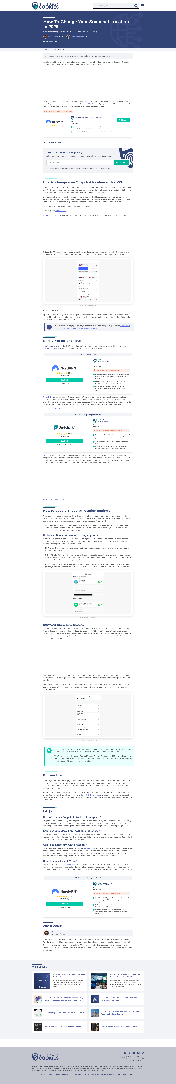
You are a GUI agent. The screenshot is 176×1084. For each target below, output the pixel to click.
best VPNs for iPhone (92, 795)
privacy (98, 168)
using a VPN (109, 187)
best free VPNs (89, 848)
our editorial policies (105, 56)
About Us (42, 1074)
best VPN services (50, 348)
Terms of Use (121, 1074)
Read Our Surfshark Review (53, 499)
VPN (64, 49)
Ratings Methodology (62, 1074)
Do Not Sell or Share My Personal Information (99, 1074)
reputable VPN (61, 211)
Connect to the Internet (52, 49)
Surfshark (47, 455)
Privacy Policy (77, 1074)
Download (49, 215)
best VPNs (88, 104)
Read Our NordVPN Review (53, 409)
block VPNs (70, 864)
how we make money (91, 56)
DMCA (131, 1074)
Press (50, 1074)
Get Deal (122, 120)
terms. (108, 168)
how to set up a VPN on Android (85, 328)
